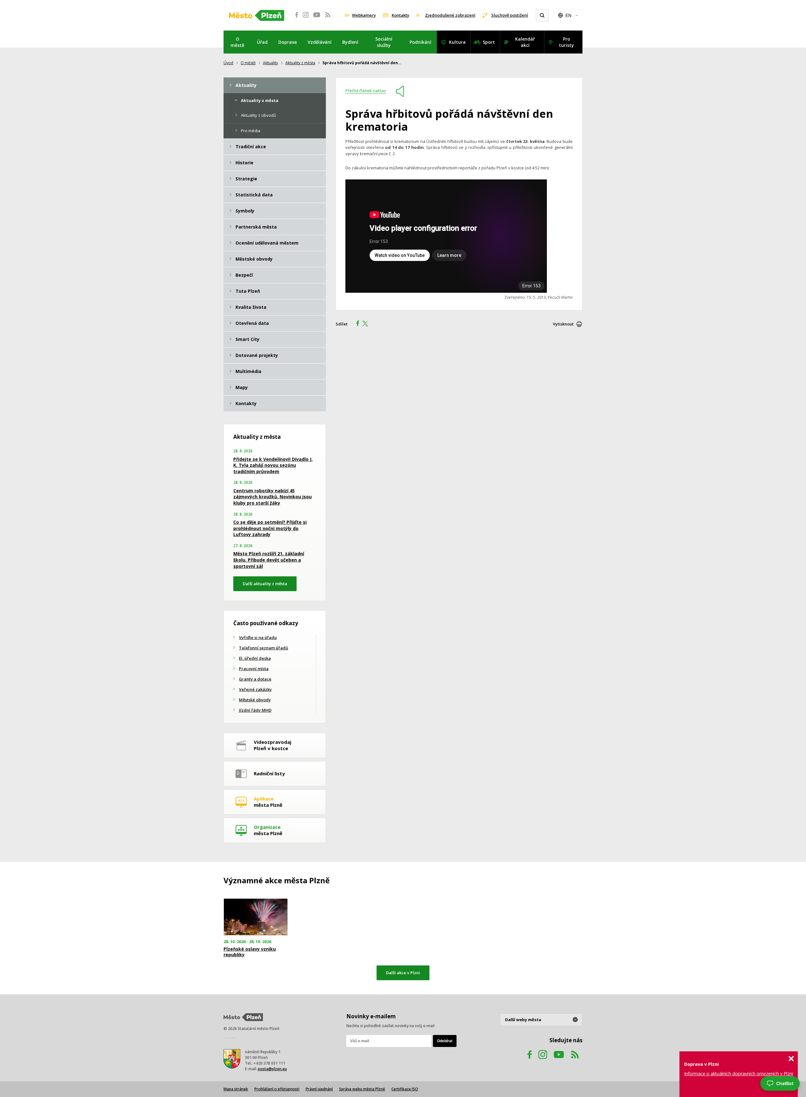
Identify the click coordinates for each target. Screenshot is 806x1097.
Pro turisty (566, 42)
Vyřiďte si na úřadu (258, 637)
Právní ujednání (319, 1089)
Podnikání (420, 42)
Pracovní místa (254, 668)
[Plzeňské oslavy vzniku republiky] (256, 917)
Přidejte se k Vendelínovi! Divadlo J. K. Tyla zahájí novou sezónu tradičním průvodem (273, 465)
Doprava (287, 42)
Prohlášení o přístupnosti (276, 1089)
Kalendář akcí (525, 42)
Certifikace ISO (404, 1089)
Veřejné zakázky (255, 689)
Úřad (262, 42)
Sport (489, 42)
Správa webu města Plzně (362, 1089)
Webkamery (364, 15)
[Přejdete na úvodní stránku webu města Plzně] (257, 15)
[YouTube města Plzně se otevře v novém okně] (317, 18)
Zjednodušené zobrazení (450, 15)
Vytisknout (563, 324)
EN (568, 15)
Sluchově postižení (509, 15)
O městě (237, 42)
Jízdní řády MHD (255, 710)
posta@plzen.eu (272, 1069)
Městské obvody (255, 700)
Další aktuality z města (265, 583)
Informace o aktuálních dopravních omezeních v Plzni (738, 1074)
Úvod (228, 62)
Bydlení (350, 42)
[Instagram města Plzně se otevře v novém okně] (306, 18)
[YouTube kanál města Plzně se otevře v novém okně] (558, 1060)
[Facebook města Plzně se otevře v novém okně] (295, 18)
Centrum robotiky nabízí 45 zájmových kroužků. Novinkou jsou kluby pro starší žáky (272, 497)
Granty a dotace (255, 679)
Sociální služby (383, 42)
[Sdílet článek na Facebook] (356, 324)
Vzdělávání (320, 42)
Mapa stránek (236, 1089)
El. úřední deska (255, 658)
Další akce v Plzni (403, 972)
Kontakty (400, 15)
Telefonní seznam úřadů (263, 648)
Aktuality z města (300, 62)
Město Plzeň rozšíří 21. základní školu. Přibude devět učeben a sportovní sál (268, 560)
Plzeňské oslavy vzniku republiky (250, 952)
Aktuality (270, 62)
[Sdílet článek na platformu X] (367, 324)
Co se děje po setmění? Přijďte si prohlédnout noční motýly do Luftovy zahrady (270, 528)
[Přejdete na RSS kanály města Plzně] (328, 18)
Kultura (457, 42)
